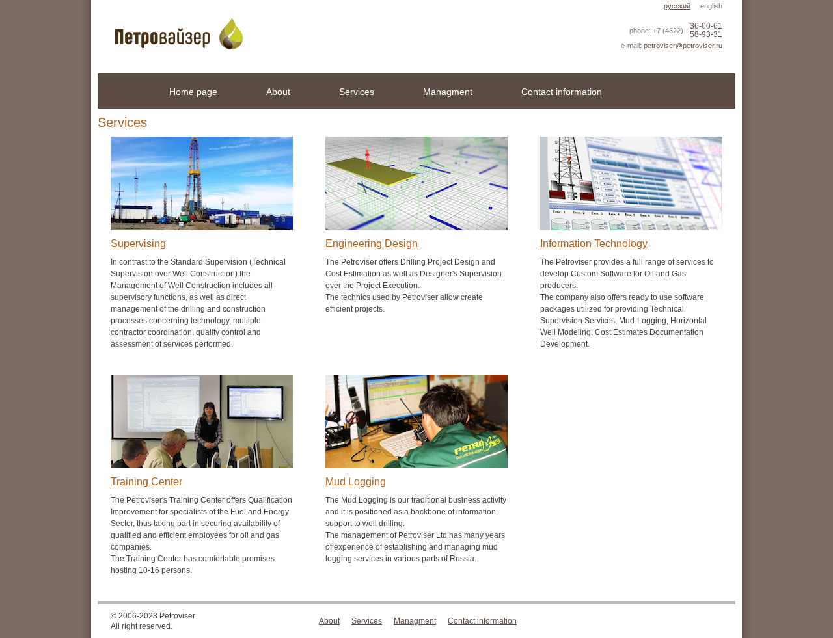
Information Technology (594, 243)
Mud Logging (355, 481)
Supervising (138, 243)
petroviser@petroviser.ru (683, 45)
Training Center (146, 481)
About (278, 91)
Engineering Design (371, 243)
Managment (447, 91)
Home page (193, 91)
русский (677, 6)
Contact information (561, 91)
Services (356, 91)
